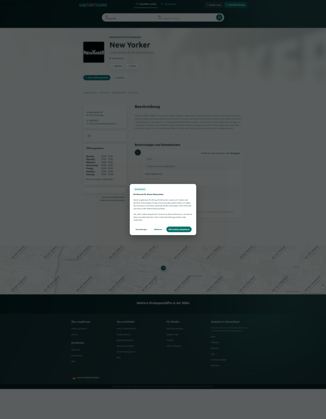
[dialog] (163, 209)
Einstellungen (141, 229)
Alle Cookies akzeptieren (178, 229)
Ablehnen (158, 229)
